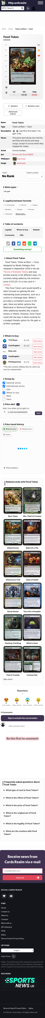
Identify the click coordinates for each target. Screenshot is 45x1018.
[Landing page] (3, 2)
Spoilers (14, 106)
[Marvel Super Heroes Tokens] (6, 87)
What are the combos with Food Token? (20, 832)
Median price (27, 429)
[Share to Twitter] (19, 243)
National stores (13, 382)
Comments (9, 235)
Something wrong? (23, 249)
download (21, 158)
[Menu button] (40, 5)
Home (3, 907)
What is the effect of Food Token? (22, 797)
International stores (15, 386)
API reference (6, 927)
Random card (33, 106)
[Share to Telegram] (35, 243)
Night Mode (5, 956)
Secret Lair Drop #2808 (22, 154)
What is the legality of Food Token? (23, 823)
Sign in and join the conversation (22, 718)
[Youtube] (11, 895)
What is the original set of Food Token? (20, 814)
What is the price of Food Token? (22, 805)
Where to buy (22, 230)
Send (38, 413)
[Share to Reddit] (24, 243)
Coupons (4, 919)
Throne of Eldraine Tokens (15, 272)
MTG (4, 29)
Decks (8, 434)
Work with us (6, 923)
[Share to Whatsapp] (29, 243)
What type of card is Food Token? (22, 790)
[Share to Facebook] (13, 243)
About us (4, 915)
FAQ (21, 235)
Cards (10, 29)
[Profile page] (34, 8)
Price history (12, 468)
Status (3, 934)
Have (8, 399)
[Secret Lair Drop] (6, 45)
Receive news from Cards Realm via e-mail (22, 859)
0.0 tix (34, 95)
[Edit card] (25, 122)
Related (36, 230)
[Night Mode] (28, 8)
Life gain (7, 191)
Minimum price (11, 429)
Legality (8, 230)
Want (8, 396)
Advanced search (13, 113)
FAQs (3, 930)
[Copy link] (8, 243)
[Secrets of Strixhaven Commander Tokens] (6, 92)
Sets (8, 389)
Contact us (5, 911)
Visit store (38, 341)
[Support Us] (4, 895)
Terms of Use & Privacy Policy (12, 938)
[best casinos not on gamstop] (20, 982)
